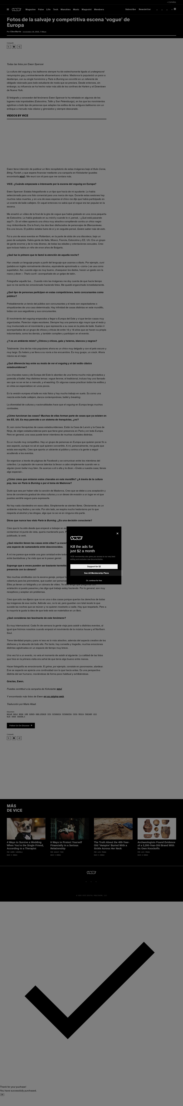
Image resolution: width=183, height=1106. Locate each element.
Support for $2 (94, 566)
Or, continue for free (94, 580)
